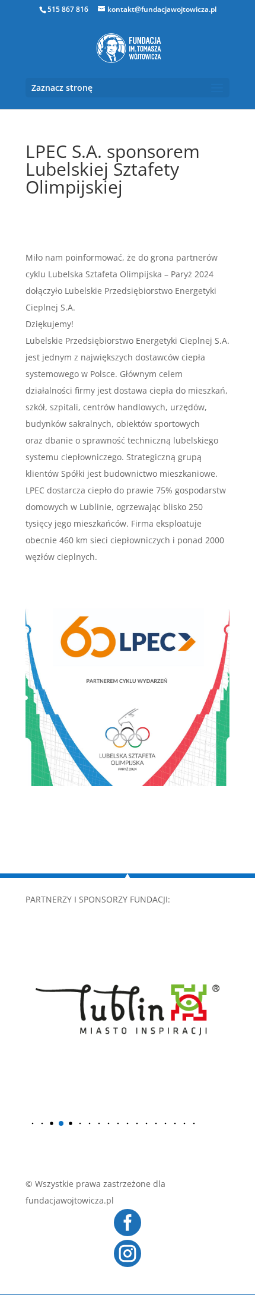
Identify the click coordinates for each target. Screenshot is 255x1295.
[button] (33, 1124)
